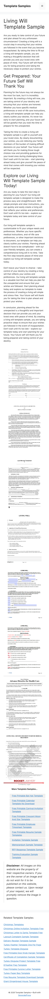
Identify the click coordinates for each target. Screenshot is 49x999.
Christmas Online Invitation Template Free (24, 928)
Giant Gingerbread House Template (21, 981)
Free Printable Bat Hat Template (27, 796)
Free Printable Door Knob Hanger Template (24, 953)
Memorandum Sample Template (27, 845)
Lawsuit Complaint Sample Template (21, 937)
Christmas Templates (14, 924)
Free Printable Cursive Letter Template (22, 969)
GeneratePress (24, 995)
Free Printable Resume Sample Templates (27, 833)
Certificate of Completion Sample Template (24, 957)
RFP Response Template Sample (27, 849)
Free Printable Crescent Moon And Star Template (26, 818)
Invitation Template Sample (25, 840)
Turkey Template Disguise (16, 949)
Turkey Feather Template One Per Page (22, 945)
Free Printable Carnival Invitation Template (27, 810)
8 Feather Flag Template (15, 965)
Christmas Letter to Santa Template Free (23, 932)
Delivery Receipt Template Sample (20, 941)
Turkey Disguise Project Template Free (22, 961)
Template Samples (17, 6)
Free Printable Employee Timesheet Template (23, 826)
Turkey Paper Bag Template (17, 973)
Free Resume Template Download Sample (24, 977)
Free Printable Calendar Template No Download (23, 802)
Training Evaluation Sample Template (25, 856)
